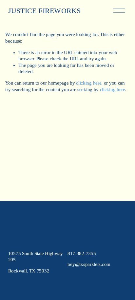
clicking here (88, 83)
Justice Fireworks (44, 11)
